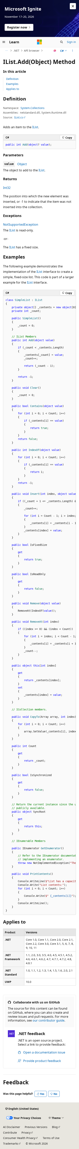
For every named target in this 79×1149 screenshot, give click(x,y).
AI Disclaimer (11, 1127)
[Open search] (61, 42)
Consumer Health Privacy (19, 1138)
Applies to (12, 89)
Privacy (25, 1132)
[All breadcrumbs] (6, 51)
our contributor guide (48, 1020)
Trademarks (10, 1143)
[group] (39, 605)
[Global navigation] (4, 42)
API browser (32, 50)
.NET (16, 50)
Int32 (7, 188)
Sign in (71, 42)
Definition (12, 79)
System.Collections (32, 108)
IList (35, 127)
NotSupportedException (20, 224)
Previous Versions (36, 1127)
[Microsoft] (39, 41)
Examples (12, 84)
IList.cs (18, 117)
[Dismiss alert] (73, 6)
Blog (55, 1127)
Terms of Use (51, 1138)
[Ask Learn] (55, 51)
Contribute (10, 1132)
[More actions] (72, 51)
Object (22, 164)
